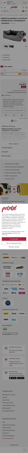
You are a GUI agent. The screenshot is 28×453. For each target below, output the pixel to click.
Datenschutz (11, 246)
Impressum (17, 246)
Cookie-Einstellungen (7, 233)
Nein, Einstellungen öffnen (14, 243)
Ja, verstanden (14, 239)
